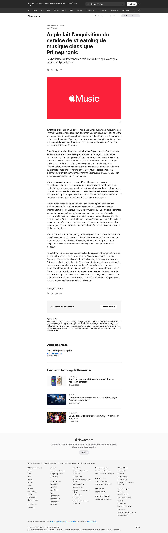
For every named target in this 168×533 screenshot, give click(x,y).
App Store (53, 504)
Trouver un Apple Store (80, 471)
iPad (29, 476)
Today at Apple (77, 476)
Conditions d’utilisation (72, 530)
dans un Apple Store (56, 521)
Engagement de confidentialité (37, 530)
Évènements (121, 509)
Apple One (53, 484)
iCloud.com (54, 476)
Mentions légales (105, 530)
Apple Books (54, 502)
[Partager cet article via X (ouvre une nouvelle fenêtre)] (52, 70)
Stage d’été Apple (78, 484)
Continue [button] (131, 4)
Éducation (121, 474)
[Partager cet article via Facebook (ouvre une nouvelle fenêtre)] (48, 70)
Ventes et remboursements (90, 530)
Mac (29, 474)
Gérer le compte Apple (57, 471)
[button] (105, 4)
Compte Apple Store (56, 474)
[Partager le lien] (61, 70)
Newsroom (34, 16)
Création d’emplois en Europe (127, 512)
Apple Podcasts (55, 499)
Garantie (120, 500)
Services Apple (100, 16)
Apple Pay (31, 507)
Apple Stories (113, 16)
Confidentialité (122, 479)
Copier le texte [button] (107, 307)
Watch (30, 482)
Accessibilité (121, 471)
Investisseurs (122, 503)
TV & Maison (32, 491)
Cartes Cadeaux (33, 500)
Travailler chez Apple (124, 497)
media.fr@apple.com (54, 353)
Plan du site (116, 530)
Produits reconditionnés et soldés (81, 491)
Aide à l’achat (77, 503)
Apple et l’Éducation (101, 481)
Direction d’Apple (123, 495)
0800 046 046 (91, 521)
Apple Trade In (77, 495)
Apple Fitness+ (55, 496)
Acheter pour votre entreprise (104, 474)
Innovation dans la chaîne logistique (126, 483)
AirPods (30, 488)
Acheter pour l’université (103, 484)
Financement (77, 498)
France (138, 527)
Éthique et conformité (124, 506)
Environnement (122, 476)
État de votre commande (80, 501)
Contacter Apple (123, 515)
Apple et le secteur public (103, 499)
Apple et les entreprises (102, 471)
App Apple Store (78, 487)
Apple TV (53, 487)
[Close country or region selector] (139, 4)
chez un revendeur (71, 521)
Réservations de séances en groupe (82, 480)
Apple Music (54, 490)
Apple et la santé (100, 492)
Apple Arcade (54, 493)
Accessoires (32, 497)
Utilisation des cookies (56, 530)
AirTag (30, 494)
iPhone (30, 479)
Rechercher (131, 16)
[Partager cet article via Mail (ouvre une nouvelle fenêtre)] (57, 70)
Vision (30, 485)
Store (29, 471)
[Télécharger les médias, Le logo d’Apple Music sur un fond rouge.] (120, 122)
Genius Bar (76, 474)
